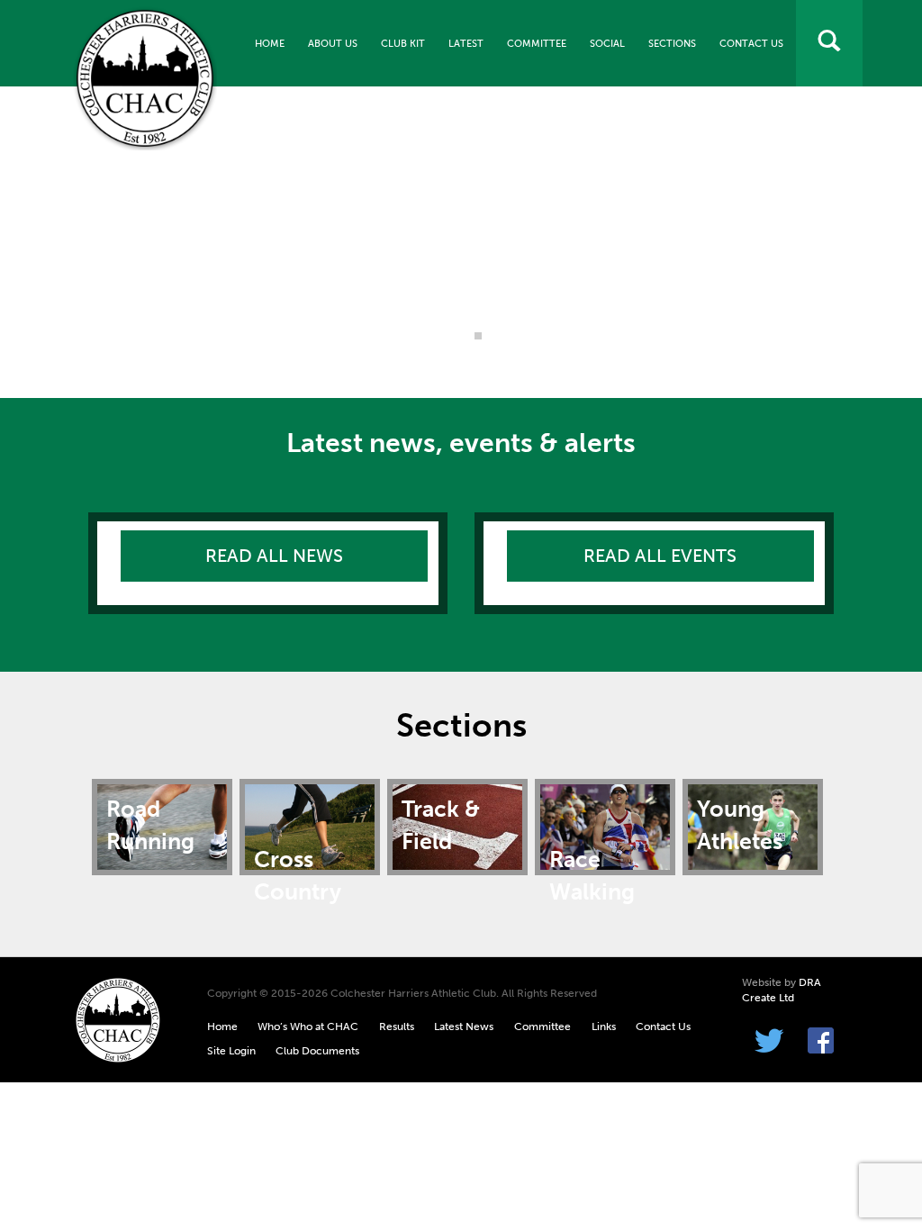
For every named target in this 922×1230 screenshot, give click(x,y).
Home (270, 44)
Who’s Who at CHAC (308, 1026)
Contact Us (751, 44)
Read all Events (660, 555)
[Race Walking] (605, 826)
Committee (536, 44)
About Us (332, 44)
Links (604, 1026)
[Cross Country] (310, 826)
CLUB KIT (403, 44)
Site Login (231, 1051)
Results (396, 1026)
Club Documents (317, 1051)
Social (607, 44)
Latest (466, 44)
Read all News (274, 555)
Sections (672, 44)
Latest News (463, 1026)
